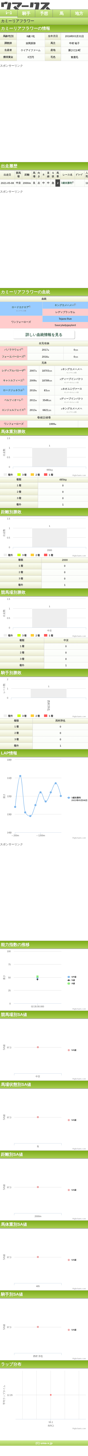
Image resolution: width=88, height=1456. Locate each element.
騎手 (26, 13)
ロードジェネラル (13, 390)
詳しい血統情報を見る (44, 335)
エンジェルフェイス (13, 410)
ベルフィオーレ (12, 400)
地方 (79, 13)
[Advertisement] (44, 112)
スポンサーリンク (11, 65)
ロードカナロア (20, 307)
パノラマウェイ (12, 349)
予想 (44, 13)
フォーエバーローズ (13, 356)
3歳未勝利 (66, 182)
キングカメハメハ (64, 305)
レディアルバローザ (13, 370)
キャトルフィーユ (13, 380)
